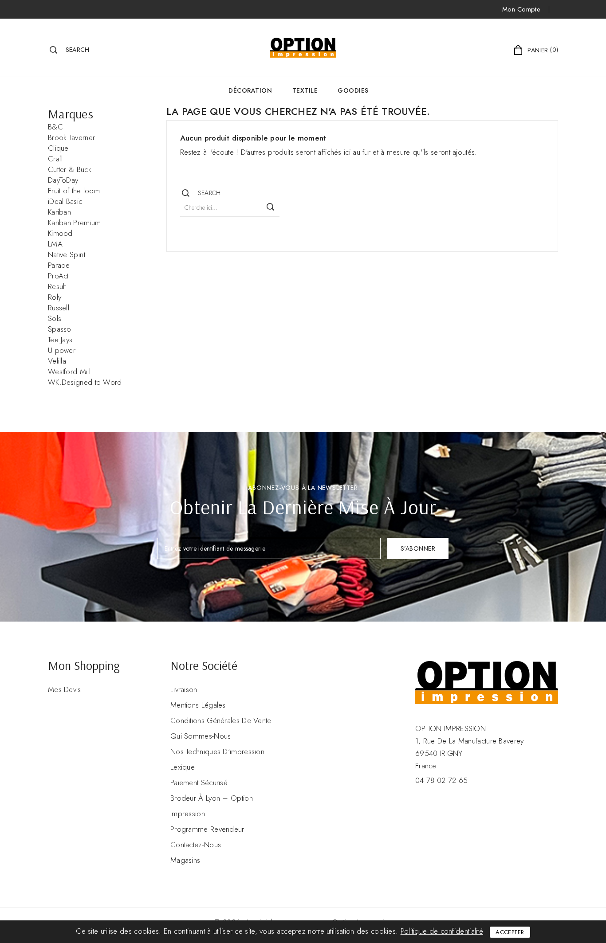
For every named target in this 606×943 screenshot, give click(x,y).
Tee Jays (60, 339)
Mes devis (64, 689)
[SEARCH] (270, 207)
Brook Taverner (71, 137)
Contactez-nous (195, 844)
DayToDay (63, 180)
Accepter (510, 932)
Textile (305, 90)
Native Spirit (66, 254)
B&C (55, 126)
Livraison (183, 689)
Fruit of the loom (74, 190)
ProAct (58, 275)
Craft (55, 158)
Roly (54, 297)
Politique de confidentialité (442, 931)
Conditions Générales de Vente (221, 720)
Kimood (60, 233)
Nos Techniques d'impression (217, 751)
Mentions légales (198, 705)
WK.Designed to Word (85, 382)
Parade (59, 265)
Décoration (250, 90)
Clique (58, 148)
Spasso (59, 329)
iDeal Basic (65, 201)
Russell (58, 307)
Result (57, 286)
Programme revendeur (207, 829)
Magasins (185, 860)
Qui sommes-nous (200, 736)
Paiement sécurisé (199, 782)
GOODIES (353, 90)
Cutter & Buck (69, 169)
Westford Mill (69, 371)
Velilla (57, 361)
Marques (70, 113)
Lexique (182, 767)
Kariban (59, 212)
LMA (55, 244)
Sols (54, 318)
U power (61, 350)
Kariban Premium (74, 222)
